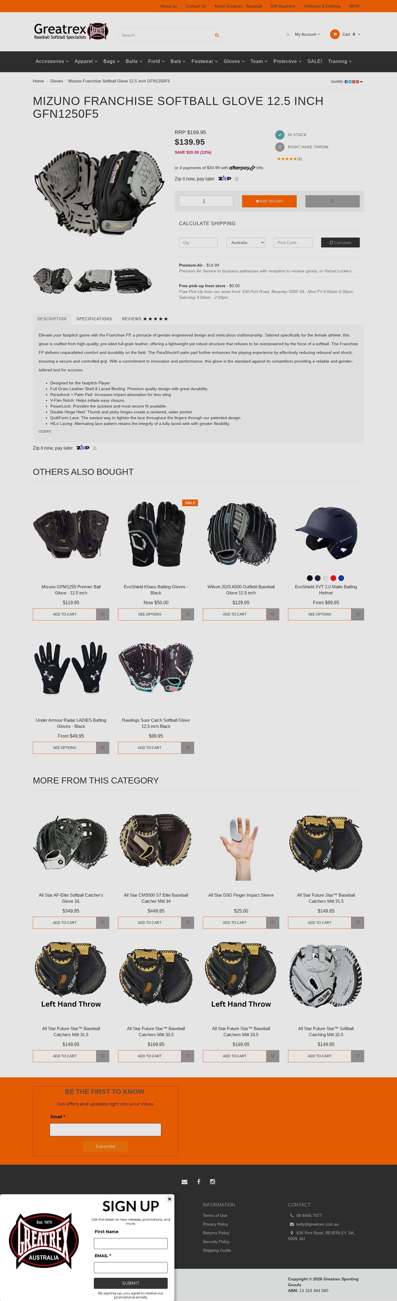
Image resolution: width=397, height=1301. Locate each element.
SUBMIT (130, 1283)
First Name (107, 1231)
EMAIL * (103, 1255)
